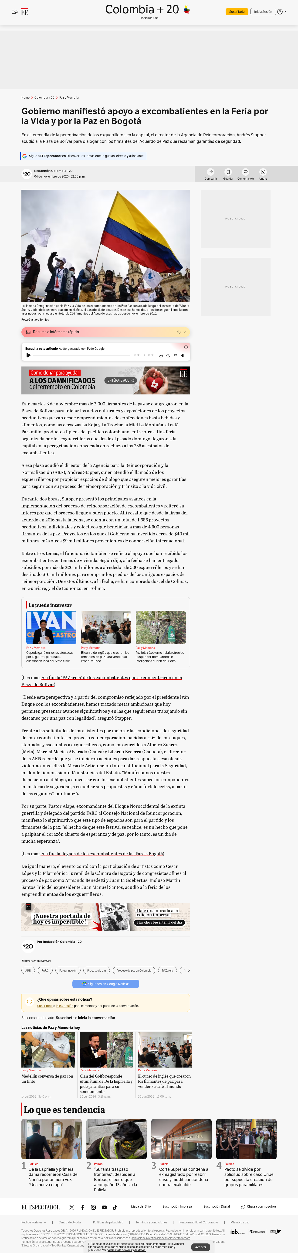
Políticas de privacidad (108, 1222)
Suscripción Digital (216, 1206)
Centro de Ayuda (70, 1222)
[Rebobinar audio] (161, 355)
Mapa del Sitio (141, 1206)
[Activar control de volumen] (182, 355)
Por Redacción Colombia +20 (59, 942)
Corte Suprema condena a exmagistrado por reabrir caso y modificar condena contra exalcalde (183, 1177)
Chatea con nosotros (262, 1206)
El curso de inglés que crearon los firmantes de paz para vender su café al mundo (105, 657)
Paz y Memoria (36, 648)
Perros (98, 1164)
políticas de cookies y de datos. (126, 1250)
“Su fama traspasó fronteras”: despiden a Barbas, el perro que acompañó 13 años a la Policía (115, 1179)
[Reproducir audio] (28, 355)
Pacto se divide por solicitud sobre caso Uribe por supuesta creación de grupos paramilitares (249, 1177)
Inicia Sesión (263, 12)
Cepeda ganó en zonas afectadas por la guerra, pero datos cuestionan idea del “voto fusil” (49, 657)
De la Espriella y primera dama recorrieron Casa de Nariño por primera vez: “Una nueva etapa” (53, 1177)
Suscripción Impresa (177, 1206)
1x (175, 355)
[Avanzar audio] (168, 355)
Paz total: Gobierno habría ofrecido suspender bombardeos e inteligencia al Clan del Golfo (160, 657)
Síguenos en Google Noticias (108, 984)
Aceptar (200, 1247)
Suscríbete (237, 12)
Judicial (164, 1164)
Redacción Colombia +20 (53, 171)
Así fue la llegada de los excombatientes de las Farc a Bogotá (102, 853)
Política (33, 1164)
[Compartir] (210, 172)
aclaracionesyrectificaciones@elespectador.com (161, 1238)
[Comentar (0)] (245, 172)
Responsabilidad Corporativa (198, 1222)
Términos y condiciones (151, 1222)
